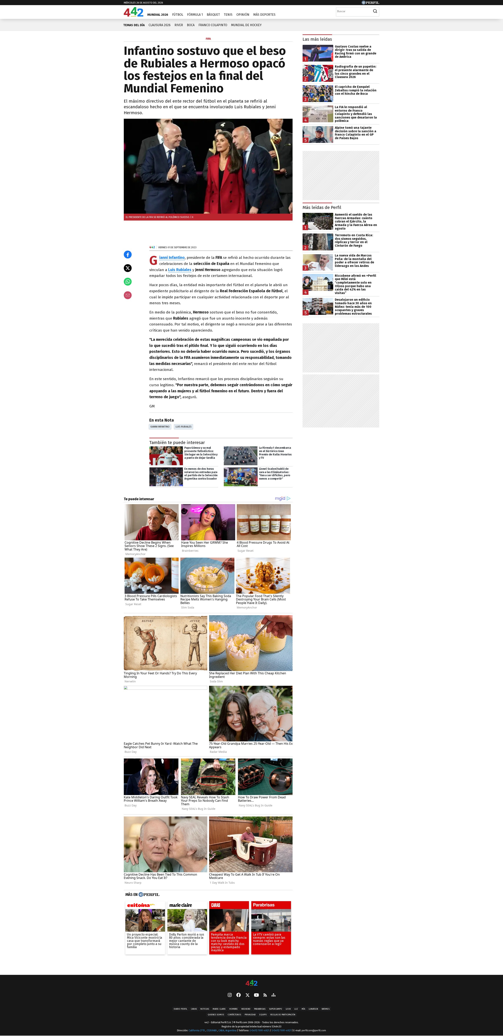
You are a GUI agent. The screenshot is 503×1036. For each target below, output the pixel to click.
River (178, 25)
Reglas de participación (282, 1014)
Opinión (242, 15)
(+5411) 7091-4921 (259, 1030)
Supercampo (275, 1009)
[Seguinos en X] (247, 995)
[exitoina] (145, 906)
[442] (251, 983)
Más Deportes (264, 15)
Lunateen (313, 1009)
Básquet (213, 15)
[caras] (229, 906)
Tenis (228, 15)
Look (288, 1009)
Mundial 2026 (157, 15)
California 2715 (197, 1030)
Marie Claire (219, 1009)
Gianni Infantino (160, 426)
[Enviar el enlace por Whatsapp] (128, 282)
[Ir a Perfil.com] (370, 3)
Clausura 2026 (160, 25)
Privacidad (250, 1014)
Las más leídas (317, 39)
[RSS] (265, 995)
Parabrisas (259, 1009)
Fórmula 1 (195, 15)
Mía (303, 1009)
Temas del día (134, 25)
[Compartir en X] (128, 268)
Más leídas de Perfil (322, 207)
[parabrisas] (271, 906)
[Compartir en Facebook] (128, 254)
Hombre (233, 1009)
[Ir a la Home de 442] (133, 15)
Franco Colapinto (212, 25)
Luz (296, 1009)
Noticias (204, 1009)
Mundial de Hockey (246, 25)
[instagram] (230, 995)
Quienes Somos (216, 1014)
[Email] (128, 295)
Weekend (246, 1009)
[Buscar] (375, 11)
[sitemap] (273, 995)
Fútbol (177, 15)
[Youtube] (256, 995)
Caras (194, 1009)
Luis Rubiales (179, 270)
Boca (191, 25)
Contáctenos (234, 1014)
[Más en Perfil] (148, 894)
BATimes (326, 1009)
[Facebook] (238, 995)
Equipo (263, 1014)
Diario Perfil (180, 1009)
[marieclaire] (187, 906)
